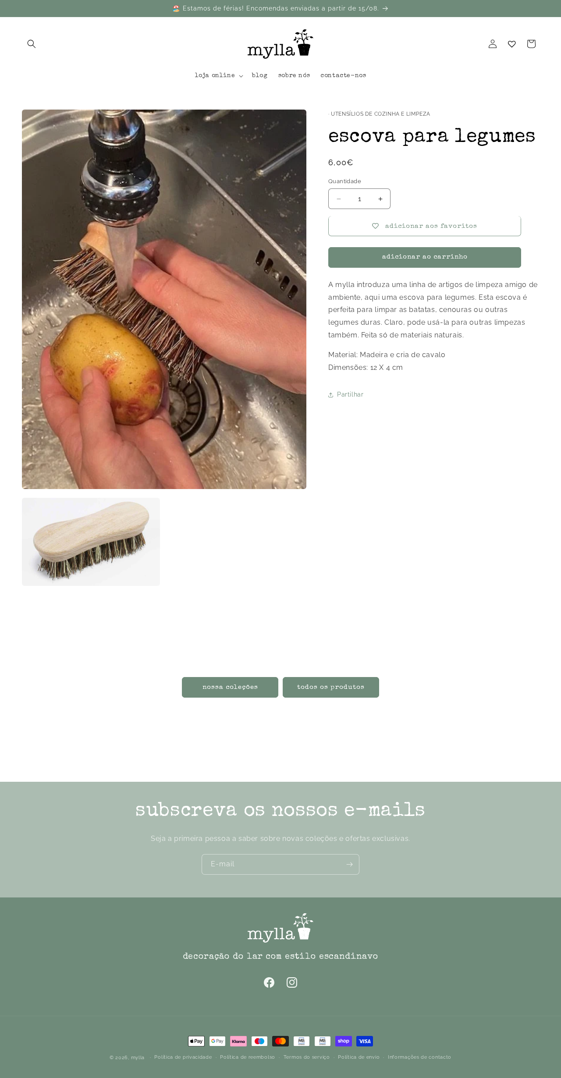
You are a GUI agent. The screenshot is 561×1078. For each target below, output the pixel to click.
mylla (138, 1057)
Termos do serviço (307, 1057)
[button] (31, 43)
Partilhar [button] (350, 394)
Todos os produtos (331, 687)
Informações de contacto (419, 1057)
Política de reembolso (247, 1057)
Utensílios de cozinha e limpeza (380, 114)
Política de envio (359, 1057)
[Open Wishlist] (512, 43)
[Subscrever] (349, 864)
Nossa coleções (230, 687)
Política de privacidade (183, 1057)
